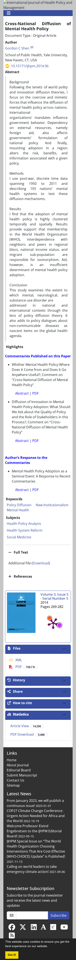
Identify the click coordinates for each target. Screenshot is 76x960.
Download (41, 563)
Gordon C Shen (17, 48)
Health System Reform (24, 530)
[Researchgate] (53, 928)
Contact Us (15, 780)
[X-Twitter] (23, 928)
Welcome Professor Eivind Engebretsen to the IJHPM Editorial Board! (34, 831)
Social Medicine (19, 537)
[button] (49, 946)
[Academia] (43, 928)
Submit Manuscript (22, 775)
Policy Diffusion (19, 505)
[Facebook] (12, 928)
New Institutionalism (52, 505)
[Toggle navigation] (36, 13)
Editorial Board (19, 770)
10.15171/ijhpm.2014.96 (30, 66)
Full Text (20, 552)
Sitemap (13, 785)
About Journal (18, 765)
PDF (25, 666)
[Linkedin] (34, 928)
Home (11, 760)
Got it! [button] (12, 954)
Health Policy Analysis (24, 523)
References (22, 576)
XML (18, 660)
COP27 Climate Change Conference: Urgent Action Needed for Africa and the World (36, 815)
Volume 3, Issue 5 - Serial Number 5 (54, 596)
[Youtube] (64, 928)
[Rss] (12, 936)
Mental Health (18, 510)
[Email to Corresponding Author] (31, 47)
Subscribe (58, 915)
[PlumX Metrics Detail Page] (53, 623)
